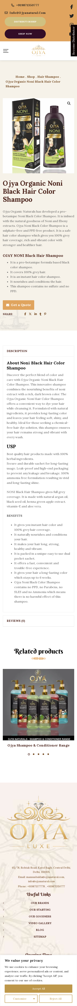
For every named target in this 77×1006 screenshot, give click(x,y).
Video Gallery (39, 923)
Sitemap (40, 936)
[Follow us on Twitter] (71, 16)
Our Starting (40, 909)
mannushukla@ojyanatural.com (45, 877)
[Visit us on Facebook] (71, 7)
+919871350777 (27, 5)
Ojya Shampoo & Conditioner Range (38, 745)
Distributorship (25, 21)
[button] (69, 103)
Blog (40, 930)
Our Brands (40, 903)
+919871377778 (36, 886)
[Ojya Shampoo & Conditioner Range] (38, 704)
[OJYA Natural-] (38, 50)
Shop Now (25, 33)
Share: (8, 314)
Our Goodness (40, 916)
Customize (20, 998)
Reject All (55, 998)
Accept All (38, 988)
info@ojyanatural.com (28, 13)
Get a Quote (21, 305)
